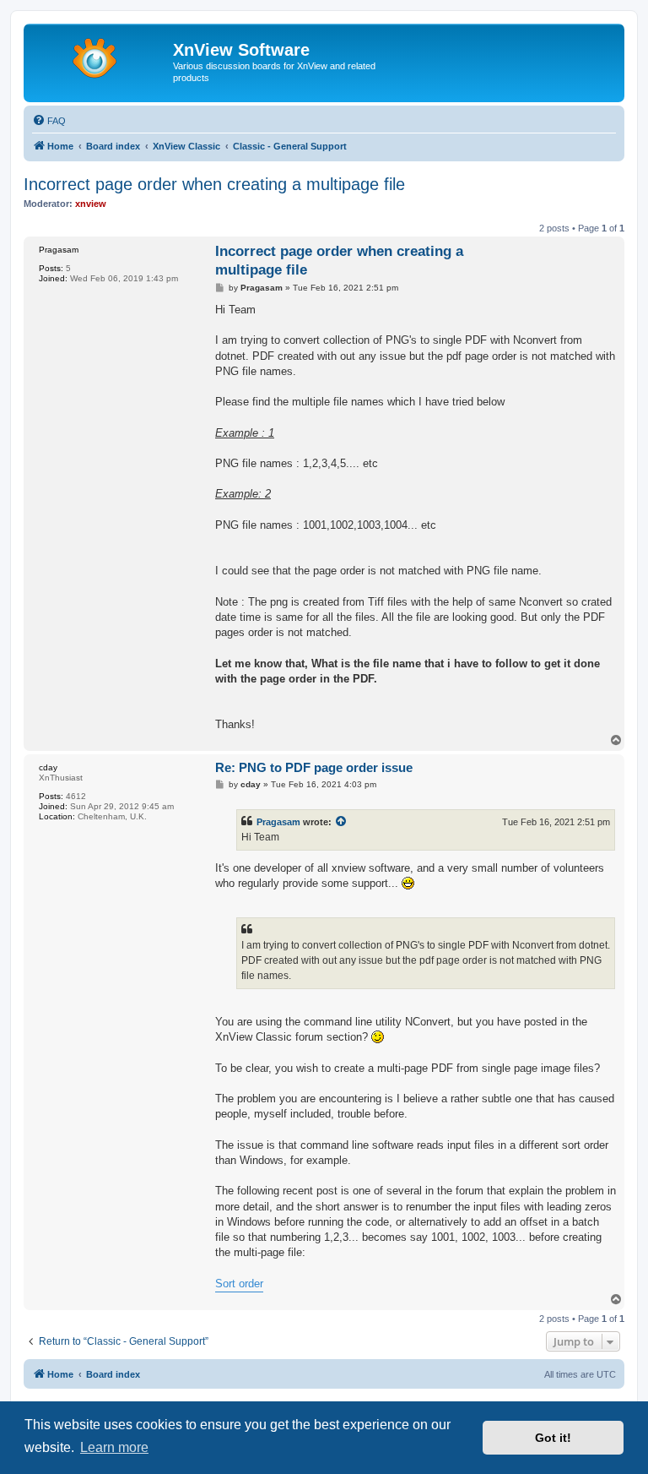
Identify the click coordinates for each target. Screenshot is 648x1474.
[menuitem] (49, 121)
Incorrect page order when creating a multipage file (214, 184)
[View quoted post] (341, 821)
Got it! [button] (553, 1437)
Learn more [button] (114, 1447)
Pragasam (278, 822)
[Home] (100, 55)
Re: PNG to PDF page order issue (314, 767)
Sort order (239, 1283)
